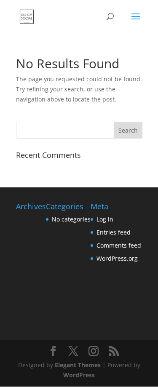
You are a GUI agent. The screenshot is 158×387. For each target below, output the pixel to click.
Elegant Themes (78, 365)
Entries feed (113, 232)
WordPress (79, 375)
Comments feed (118, 245)
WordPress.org (117, 258)
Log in (104, 219)
